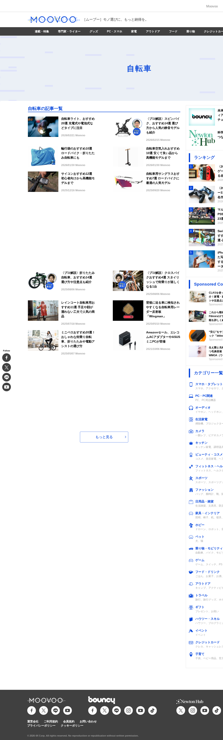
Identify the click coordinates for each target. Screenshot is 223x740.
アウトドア (153, 31)
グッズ (94, 31)
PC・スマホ (114, 31)
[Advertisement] (104, 233)
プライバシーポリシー (41, 725)
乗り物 (190, 31)
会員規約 (68, 721)
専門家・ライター (69, 31)
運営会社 (33, 721)
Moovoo (212, 6)
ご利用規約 (51, 721)
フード (173, 31)
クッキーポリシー (72, 725)
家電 (134, 31)
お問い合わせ (88, 721)
